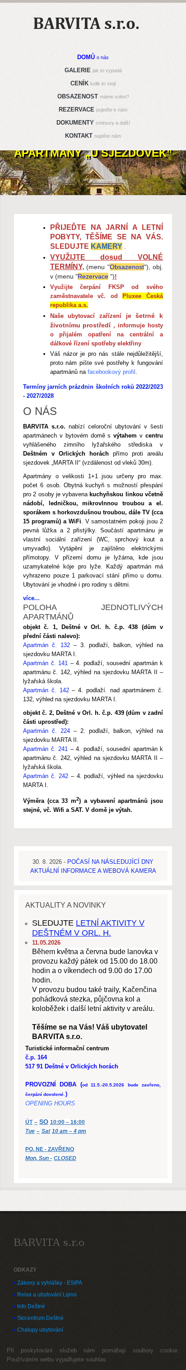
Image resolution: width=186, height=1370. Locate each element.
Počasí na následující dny (110, 861)
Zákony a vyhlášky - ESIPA (49, 1283)
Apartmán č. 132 (46, 645)
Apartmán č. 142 (46, 690)
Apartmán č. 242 (45, 776)
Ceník (93, 83)
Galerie (93, 70)
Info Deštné (31, 1306)
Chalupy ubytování (40, 1330)
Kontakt (93, 135)
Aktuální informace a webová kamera (93, 870)
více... (31, 598)
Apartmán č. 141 (45, 663)
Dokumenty (93, 122)
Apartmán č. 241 (45, 749)
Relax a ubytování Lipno (47, 1294)
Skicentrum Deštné (40, 1318)
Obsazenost (93, 96)
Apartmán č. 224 (46, 730)
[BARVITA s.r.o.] (49, 1242)
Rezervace (93, 109)
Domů (93, 57)
